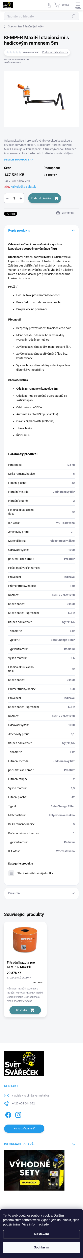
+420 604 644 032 (23, 1103)
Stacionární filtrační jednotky (35, 873)
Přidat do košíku (41, 198)
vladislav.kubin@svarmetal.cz (30, 1095)
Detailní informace (16, 159)
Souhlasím (41, 1247)
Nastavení (41, 1234)
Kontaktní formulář (24, 1128)
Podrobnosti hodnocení (55, 52)
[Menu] (78, 5)
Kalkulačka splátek (23, 187)
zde (46, 1224)
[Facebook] (7, 1114)
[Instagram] (17, 1114)
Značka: (12, 63)
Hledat (73, 16)
